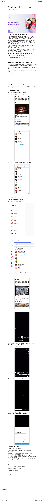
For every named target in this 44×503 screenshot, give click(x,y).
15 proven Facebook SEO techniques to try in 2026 (16, 468)
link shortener (32, 45)
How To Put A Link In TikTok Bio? (13, 470)
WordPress (40, 500)
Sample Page (40, 1)
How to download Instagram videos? (18, 270)
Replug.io (25, 50)
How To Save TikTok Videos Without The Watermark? (16, 466)
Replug (3, 1)
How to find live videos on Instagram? (19, 34)
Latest (36, 1)
